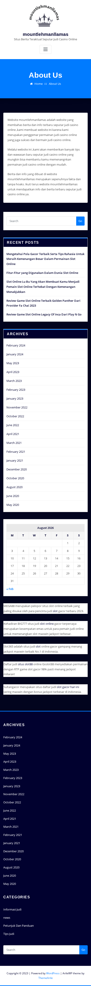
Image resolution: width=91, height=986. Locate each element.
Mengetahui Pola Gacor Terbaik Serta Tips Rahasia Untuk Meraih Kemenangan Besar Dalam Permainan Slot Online (45, 259)
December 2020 (16, 469)
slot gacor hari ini (68, 687)
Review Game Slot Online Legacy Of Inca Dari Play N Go (44, 314)
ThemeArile (45, 978)
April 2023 (12, 372)
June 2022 (12, 425)
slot (55, 611)
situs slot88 (25, 664)
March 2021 (14, 443)
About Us (55, 84)
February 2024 (15, 345)
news (6, 918)
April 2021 (12, 434)
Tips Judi (8, 934)
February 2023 (15, 390)
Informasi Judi (12, 909)
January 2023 (14, 398)
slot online (47, 624)
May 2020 (12, 505)
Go (80, 221)
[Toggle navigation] (45, 49)
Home (38, 84)
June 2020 (12, 496)
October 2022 (15, 416)
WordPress (53, 973)
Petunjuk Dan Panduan (18, 926)
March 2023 (14, 381)
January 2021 (14, 460)
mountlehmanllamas (45, 34)
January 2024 (14, 354)
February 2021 (15, 452)
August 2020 (14, 487)
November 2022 (16, 407)
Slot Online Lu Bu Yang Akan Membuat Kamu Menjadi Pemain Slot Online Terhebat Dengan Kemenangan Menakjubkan (43, 287)
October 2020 (15, 478)
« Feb (9, 589)
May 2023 (12, 363)
